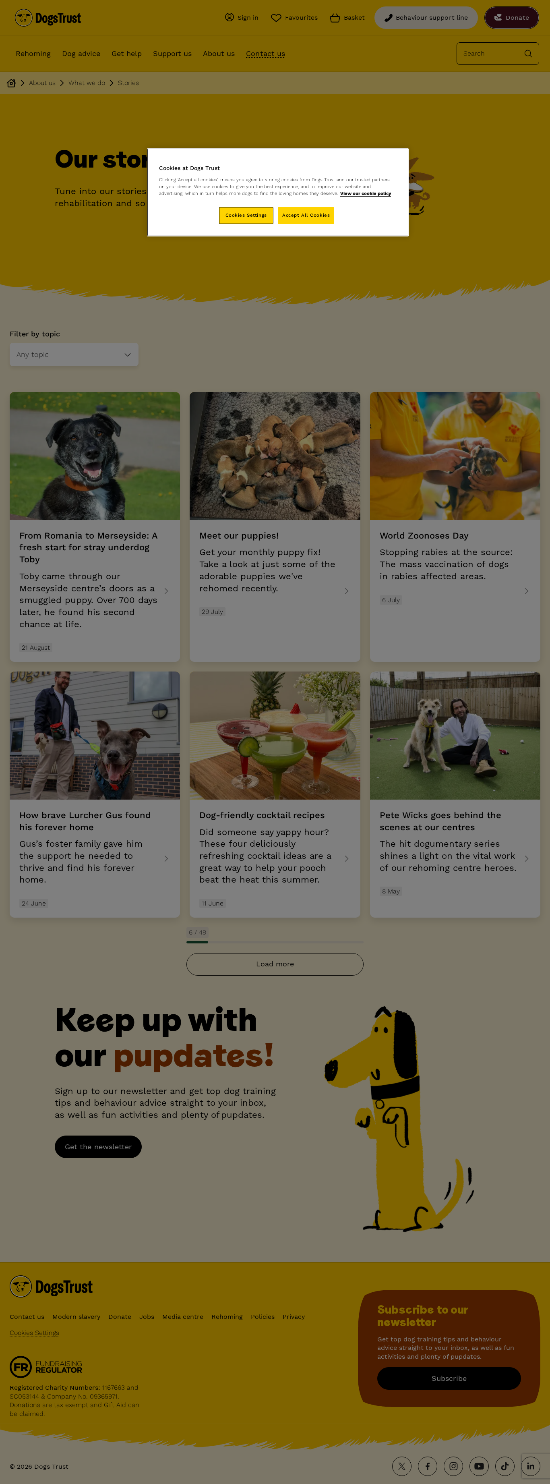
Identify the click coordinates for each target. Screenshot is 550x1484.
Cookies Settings (246, 215)
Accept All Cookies (306, 215)
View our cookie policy (365, 193)
